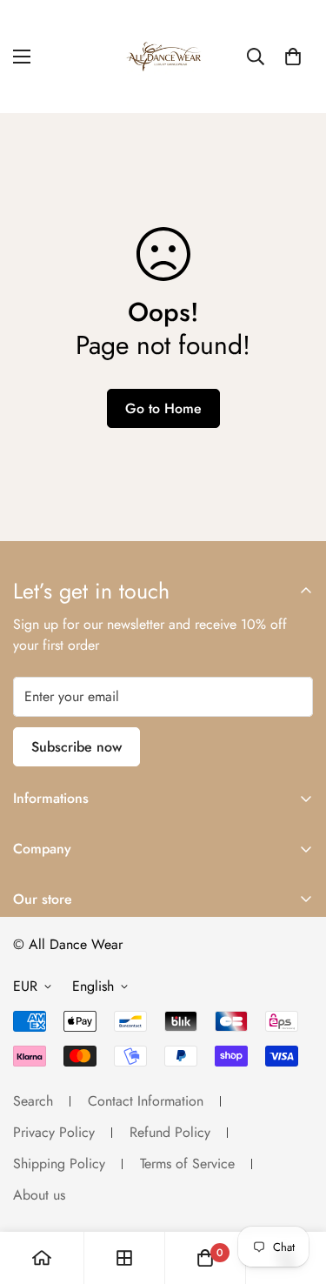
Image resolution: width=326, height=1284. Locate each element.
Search (33, 1101)
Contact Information (145, 1101)
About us (39, 1195)
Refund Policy (170, 1132)
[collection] (124, 1258)
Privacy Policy (54, 1132)
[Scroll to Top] (294, 1191)
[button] (293, 57)
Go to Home (163, 408)
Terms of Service (187, 1164)
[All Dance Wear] (163, 56)
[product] (41, 1257)
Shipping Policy (59, 1164)
